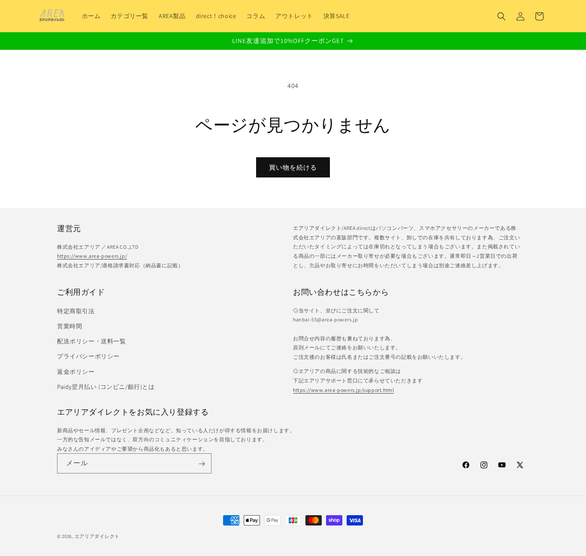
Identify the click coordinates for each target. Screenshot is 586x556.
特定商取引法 (76, 311)
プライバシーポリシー (88, 356)
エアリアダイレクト (97, 536)
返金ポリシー (76, 371)
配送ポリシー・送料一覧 (91, 341)
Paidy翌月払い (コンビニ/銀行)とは (106, 386)
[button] (501, 16)
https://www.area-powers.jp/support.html (343, 389)
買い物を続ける (293, 167)
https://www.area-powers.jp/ (92, 256)
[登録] (201, 464)
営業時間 (69, 326)
